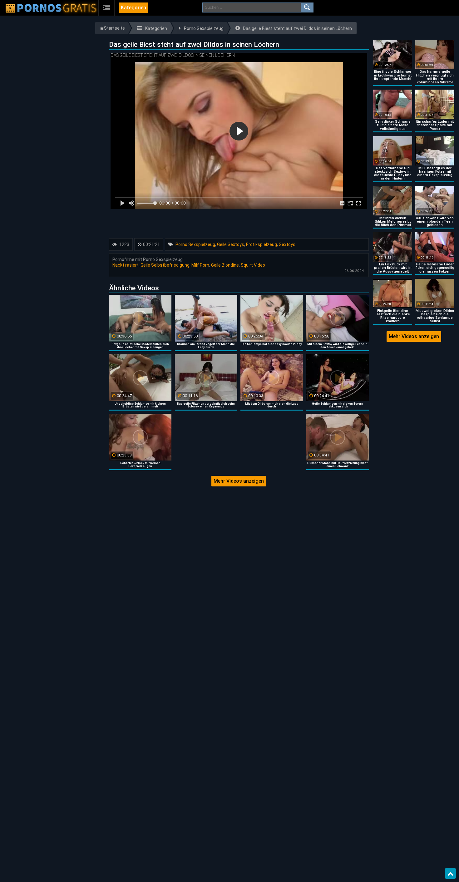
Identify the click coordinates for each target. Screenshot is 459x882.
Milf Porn (200, 265)
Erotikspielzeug (261, 244)
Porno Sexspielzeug (195, 244)
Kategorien (133, 8)
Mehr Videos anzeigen (239, 481)
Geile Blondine (225, 265)
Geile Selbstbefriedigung (165, 265)
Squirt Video (253, 265)
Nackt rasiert (125, 265)
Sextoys (287, 244)
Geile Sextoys (230, 244)
